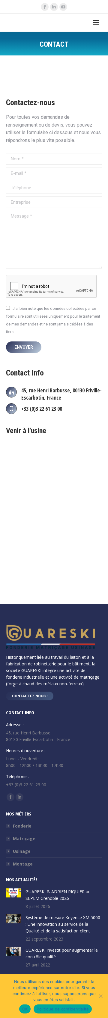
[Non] (101, 996)
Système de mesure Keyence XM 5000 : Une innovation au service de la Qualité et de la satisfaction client (63, 924)
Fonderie (22, 826)
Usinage (22, 851)
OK (25, 1009)
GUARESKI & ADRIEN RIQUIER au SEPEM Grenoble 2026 (58, 895)
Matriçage (24, 838)
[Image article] (13, 892)
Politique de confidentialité (63, 1009)
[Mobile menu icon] (96, 23)
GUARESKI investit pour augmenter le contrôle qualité (62, 953)
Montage (23, 864)
